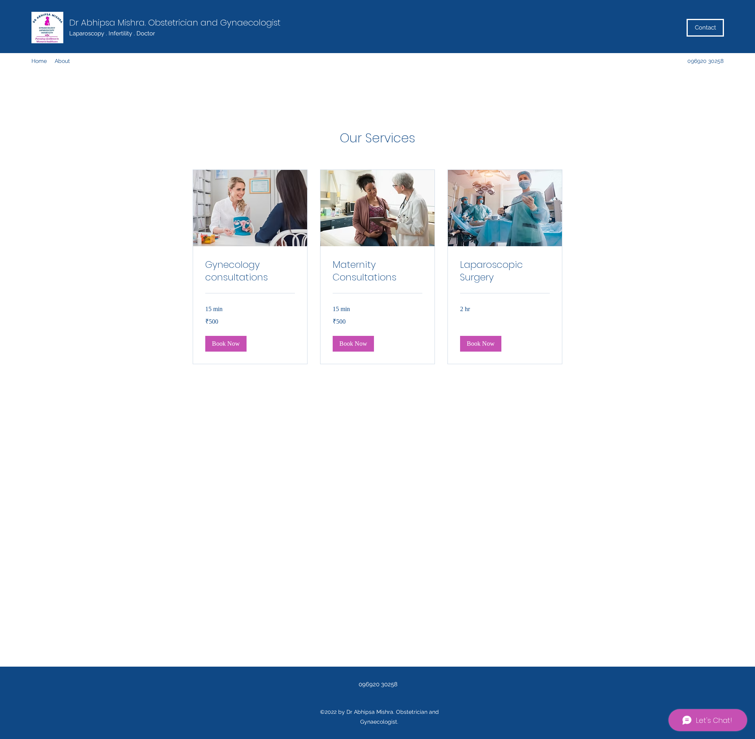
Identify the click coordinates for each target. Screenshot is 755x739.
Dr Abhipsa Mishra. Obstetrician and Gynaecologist (174, 23)
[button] (226, 344)
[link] (250, 271)
